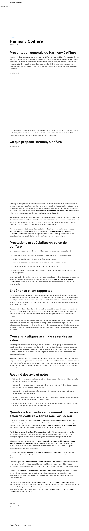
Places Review (16, 2)
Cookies (12, 503)
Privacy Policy (14, 505)
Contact (12, 507)
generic (12, 38)
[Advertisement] (44, 21)
